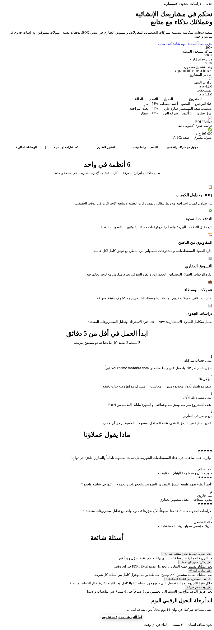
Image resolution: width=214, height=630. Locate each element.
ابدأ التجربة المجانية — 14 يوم (122, 617)
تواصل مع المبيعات (85, 617)
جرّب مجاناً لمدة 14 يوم (196, 44)
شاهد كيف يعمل (169, 44)
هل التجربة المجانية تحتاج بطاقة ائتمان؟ (187, 553)
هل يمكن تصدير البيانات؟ (195, 562)
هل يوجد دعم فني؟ (199, 587)
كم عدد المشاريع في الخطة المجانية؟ (188, 578)
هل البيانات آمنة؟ (200, 570)
